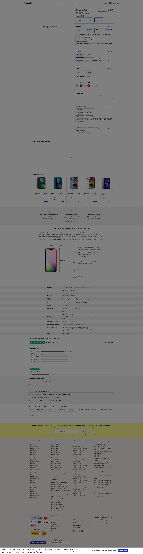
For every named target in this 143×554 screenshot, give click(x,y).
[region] (71, 550)
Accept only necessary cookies (109, 550)
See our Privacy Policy (38, 552)
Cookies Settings (96, 550)
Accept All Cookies (122, 550)
